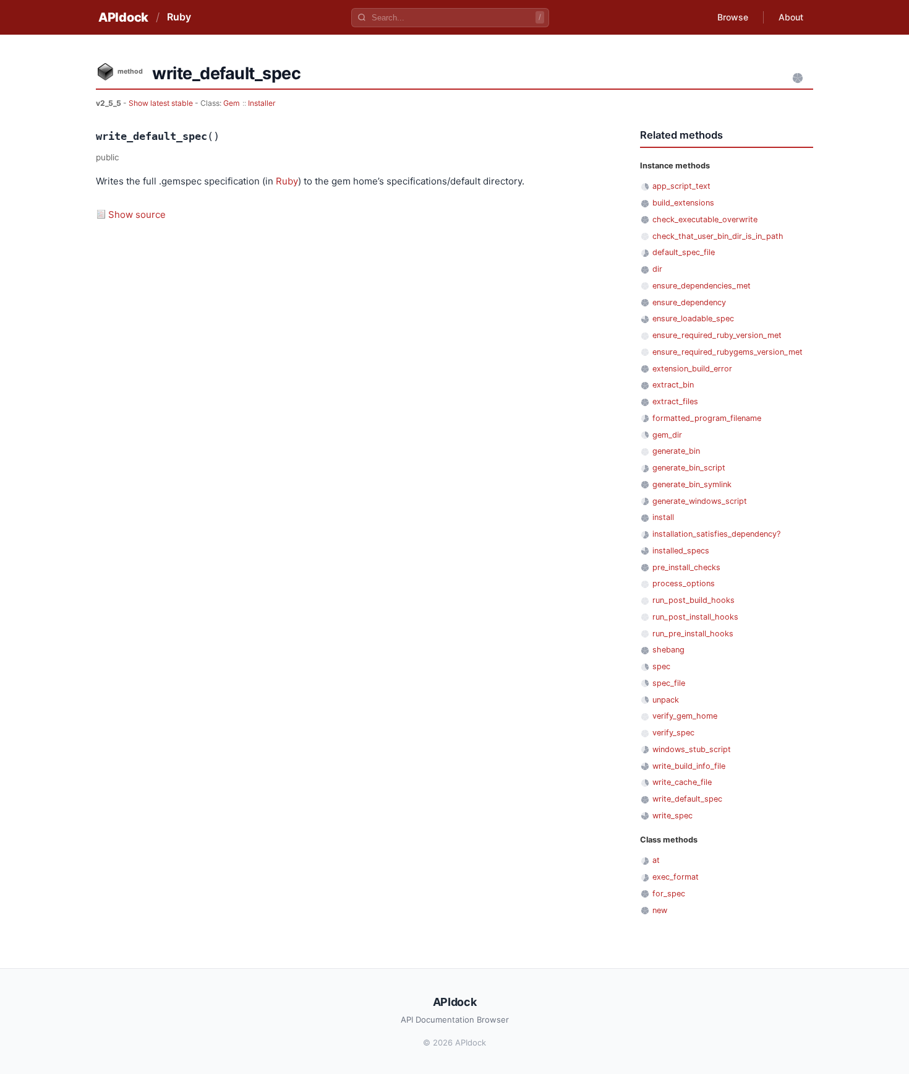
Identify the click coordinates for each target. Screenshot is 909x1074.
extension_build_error (692, 368)
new (659, 910)
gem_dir (667, 435)
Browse (732, 17)
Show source (137, 214)
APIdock (123, 17)
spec (661, 666)
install (663, 517)
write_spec (672, 815)
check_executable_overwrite (705, 219)
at (656, 860)
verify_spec (673, 732)
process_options (683, 583)
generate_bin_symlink (692, 484)
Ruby (179, 17)
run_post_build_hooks (693, 600)
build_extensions (683, 202)
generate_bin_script (688, 467)
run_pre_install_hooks (692, 633)
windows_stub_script (691, 749)
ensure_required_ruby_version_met (717, 335)
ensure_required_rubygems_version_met (727, 352)
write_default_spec (687, 798)
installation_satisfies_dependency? (716, 534)
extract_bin (673, 384)
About (791, 17)
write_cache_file (682, 782)
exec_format (675, 876)
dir (657, 269)
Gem (231, 103)
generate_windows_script (699, 501)
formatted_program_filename (706, 418)
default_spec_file (683, 252)
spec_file (668, 683)
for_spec (668, 893)
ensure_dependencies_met (701, 285)
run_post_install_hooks (695, 616)
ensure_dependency (689, 302)
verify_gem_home (684, 716)
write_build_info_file (688, 766)
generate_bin (676, 451)
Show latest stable (162, 103)
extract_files (675, 401)
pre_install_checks (686, 567)
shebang (668, 649)
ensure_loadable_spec (693, 318)
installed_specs (680, 550)
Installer (262, 103)
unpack (665, 699)
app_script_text (681, 186)
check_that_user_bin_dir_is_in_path (717, 236)
